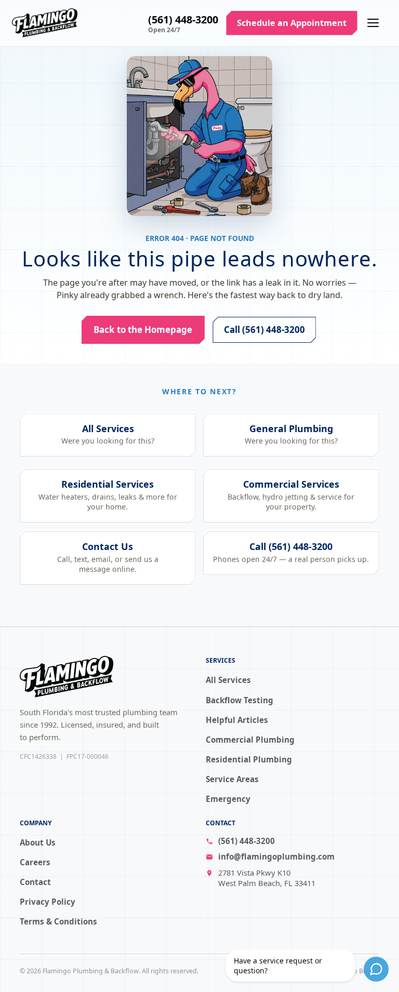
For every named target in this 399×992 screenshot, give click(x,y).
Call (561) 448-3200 (264, 329)
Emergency (228, 799)
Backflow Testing (239, 700)
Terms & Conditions (58, 921)
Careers (35, 862)
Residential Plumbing (249, 759)
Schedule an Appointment (292, 23)
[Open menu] (373, 23)
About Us (38, 842)
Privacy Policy (47, 901)
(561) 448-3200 (183, 19)
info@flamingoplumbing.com (276, 856)
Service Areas (232, 779)
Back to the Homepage (143, 329)
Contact (35, 882)
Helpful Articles (237, 720)
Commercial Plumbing (250, 739)
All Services (228, 680)
